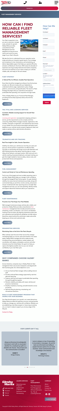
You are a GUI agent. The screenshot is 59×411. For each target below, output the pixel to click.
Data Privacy (48, 390)
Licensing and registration (9, 118)
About (46, 384)
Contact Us (48, 388)
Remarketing (20, 393)
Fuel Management (36, 388)
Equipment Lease (21, 391)
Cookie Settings (50, 399)
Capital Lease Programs (20, 388)
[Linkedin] (49, 394)
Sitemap (31, 406)
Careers (47, 386)
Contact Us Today (7, 312)
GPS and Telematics (36, 390)
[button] (24, 367)
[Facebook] (46, 394)
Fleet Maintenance (36, 386)
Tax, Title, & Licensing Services (36, 392)
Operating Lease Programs (21, 385)
